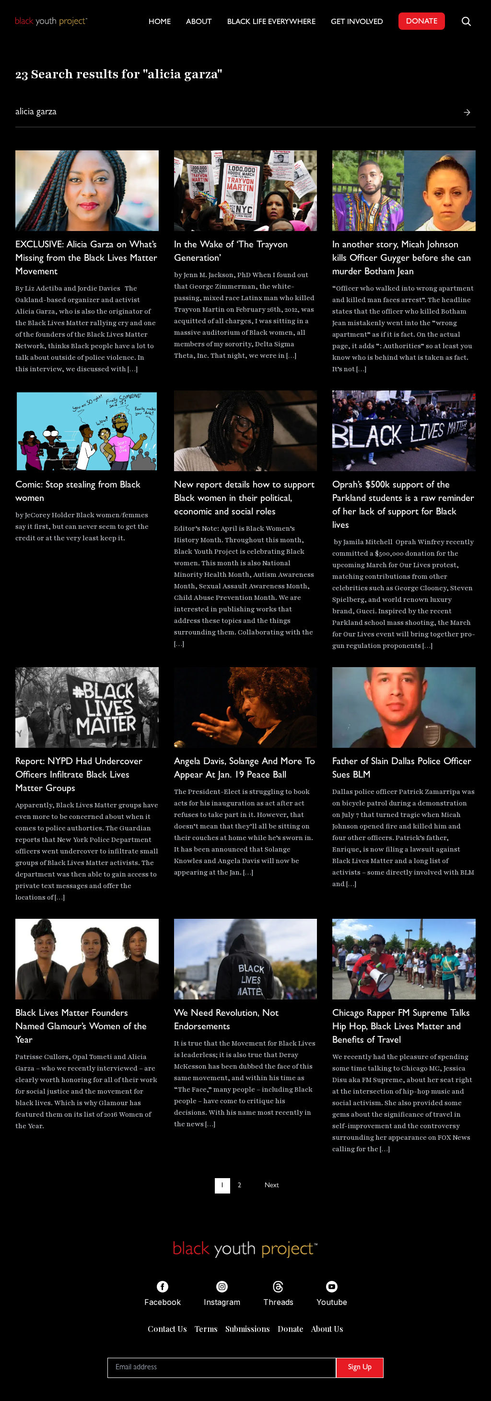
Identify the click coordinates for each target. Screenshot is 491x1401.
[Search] (467, 112)
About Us (327, 1329)
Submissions (247, 1329)
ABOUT (199, 22)
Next (272, 1185)
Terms (206, 1329)
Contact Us (167, 1329)
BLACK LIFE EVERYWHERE (271, 22)
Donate (291, 1329)
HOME (160, 22)
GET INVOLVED (357, 22)
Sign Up (360, 1368)
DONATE (421, 22)
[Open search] (466, 21)
